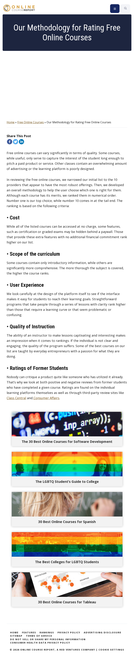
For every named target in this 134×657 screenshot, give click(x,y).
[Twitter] (15, 141)
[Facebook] (9, 141)
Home (10, 122)
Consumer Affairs (46, 398)
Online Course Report (21, 8)
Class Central (16, 398)
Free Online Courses (30, 122)
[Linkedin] (21, 141)
